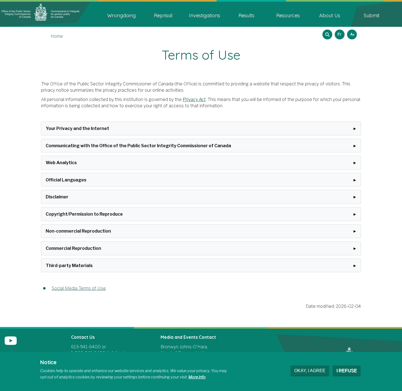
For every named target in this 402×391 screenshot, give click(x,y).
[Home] (45, 13)
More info (197, 377)
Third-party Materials (69, 265)
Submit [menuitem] (372, 15)
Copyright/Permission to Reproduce (84, 214)
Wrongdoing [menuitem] (121, 15)
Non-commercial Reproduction (78, 231)
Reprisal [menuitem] (163, 15)
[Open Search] (327, 34)
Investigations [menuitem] (204, 15)
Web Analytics (61, 162)
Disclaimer (57, 196)
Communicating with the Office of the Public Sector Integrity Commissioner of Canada (138, 145)
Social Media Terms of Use (79, 288)
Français (339, 32)
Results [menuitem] (246, 15)
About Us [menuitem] (329, 15)
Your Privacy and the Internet (77, 128)
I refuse (346, 370)
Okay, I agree (309, 370)
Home (57, 36)
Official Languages (66, 180)
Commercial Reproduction (73, 248)
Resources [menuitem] (288, 15)
